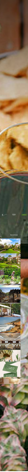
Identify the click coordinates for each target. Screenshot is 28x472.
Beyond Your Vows (3, 347)
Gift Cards (2, 236)
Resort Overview (3, 228)
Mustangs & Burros (4, 280)
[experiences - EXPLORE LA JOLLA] (14, 324)
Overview (2, 279)
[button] (2, 214)
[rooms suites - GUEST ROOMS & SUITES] (14, 261)
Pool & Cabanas (3, 229)
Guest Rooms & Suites (4, 251)
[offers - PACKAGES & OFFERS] (14, 276)
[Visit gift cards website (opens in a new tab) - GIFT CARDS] (14, 369)
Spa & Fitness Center (4, 298)
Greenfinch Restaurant (4, 281)
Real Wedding (3, 346)
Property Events (3, 314)
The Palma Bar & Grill (4, 284)
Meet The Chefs (3, 286)
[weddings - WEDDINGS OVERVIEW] (14, 357)
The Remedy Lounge (4, 285)
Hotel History (3, 237)
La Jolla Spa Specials (4, 302)
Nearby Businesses (4, 331)
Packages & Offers (4, 264)
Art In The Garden (3, 230)
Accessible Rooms (3, 252)
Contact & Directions (4, 235)
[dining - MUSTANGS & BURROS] (14, 295)
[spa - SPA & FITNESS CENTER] (14, 311)
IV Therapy (2, 301)
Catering (2, 330)
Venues (2, 329)
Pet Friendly (3, 231)
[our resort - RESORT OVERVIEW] (14, 246)
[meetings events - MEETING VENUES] (14, 340)
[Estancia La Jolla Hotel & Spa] (14, 215)
